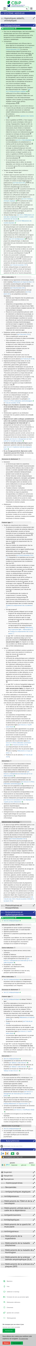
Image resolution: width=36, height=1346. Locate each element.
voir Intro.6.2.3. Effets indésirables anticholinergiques (18, 743)
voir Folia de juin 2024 (27, 359)
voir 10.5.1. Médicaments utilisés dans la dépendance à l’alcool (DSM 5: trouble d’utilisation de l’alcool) (19, 217)
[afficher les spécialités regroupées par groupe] (7, 1153)
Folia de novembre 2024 (12, 403)
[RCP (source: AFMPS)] (7, 1165)
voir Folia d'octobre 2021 (17, 288)
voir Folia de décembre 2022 (17, 839)
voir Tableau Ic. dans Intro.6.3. (18, 1062)
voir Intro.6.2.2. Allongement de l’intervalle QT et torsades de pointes (18, 774)
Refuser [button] (6, 1343)
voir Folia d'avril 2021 (19, 183)
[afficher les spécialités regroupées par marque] (3, 1153)
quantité (31, 1163)
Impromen (14, 1165)
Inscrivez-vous (9, 1330)
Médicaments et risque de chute (22, 282)
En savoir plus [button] (23, 1338)
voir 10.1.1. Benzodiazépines (24, 140)
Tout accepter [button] (17, 1343)
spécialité (12, 1163)
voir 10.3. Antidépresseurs (16, 239)
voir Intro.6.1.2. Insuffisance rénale (24, 1109)
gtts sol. (23, 1165)
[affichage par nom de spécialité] (2, 1165)
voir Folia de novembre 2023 (18, 265)
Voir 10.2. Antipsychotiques (11, 920)
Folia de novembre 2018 (23, 899)
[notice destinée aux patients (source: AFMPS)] (9, 1165)
